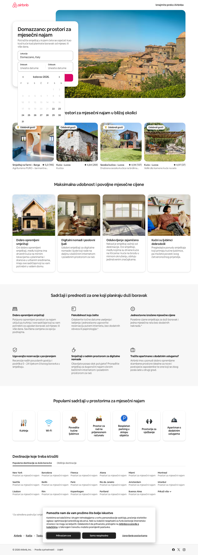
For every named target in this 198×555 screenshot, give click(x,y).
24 (23, 115)
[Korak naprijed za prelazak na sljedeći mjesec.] (59, 77)
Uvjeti (60, 549)
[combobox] (45, 57)
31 (23, 121)
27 (41, 115)
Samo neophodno (99, 535)
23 (59, 108)
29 (53, 115)
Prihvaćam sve (63, 535)
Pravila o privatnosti (44, 549)
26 (35, 115)
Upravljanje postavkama (134, 535)
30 (59, 115)
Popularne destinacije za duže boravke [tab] (32, 463)
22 (53, 108)
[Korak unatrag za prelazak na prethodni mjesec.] (23, 77)
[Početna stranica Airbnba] (20, 5)
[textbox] (31, 68)
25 (29, 115)
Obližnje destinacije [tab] (67, 463)
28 (47, 115)
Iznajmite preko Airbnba (170, 5)
